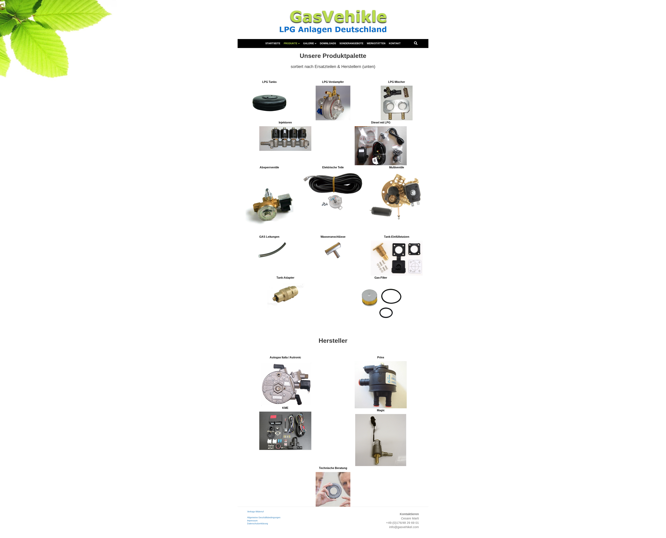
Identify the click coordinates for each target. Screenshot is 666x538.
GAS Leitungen (269, 236)
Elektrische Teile (333, 167)
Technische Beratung (333, 468)
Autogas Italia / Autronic (285, 357)
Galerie (308, 43)
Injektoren (285, 122)
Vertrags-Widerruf (255, 511)
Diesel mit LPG (380, 122)
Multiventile (396, 167)
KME (285, 407)
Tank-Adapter (285, 277)
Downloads (328, 43)
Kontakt (395, 43)
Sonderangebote (351, 43)
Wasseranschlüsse (333, 236)
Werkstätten (376, 43)
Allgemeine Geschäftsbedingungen (263, 517)
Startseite (272, 43)
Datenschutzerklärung (257, 523)
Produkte (290, 43)
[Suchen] (416, 43)
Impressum (252, 520)
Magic (381, 410)
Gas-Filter (380, 277)
